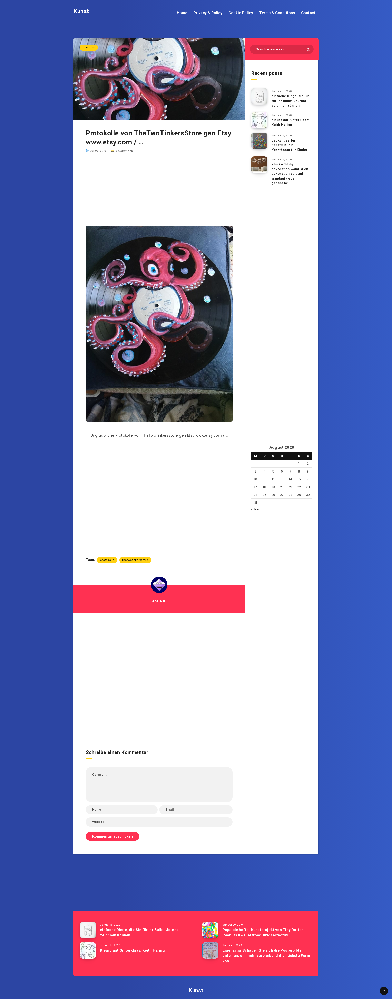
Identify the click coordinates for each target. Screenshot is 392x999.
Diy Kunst (89, 48)
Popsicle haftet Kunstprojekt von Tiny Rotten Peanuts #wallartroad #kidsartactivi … (263, 932)
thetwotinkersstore (135, 560)
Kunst (81, 11)
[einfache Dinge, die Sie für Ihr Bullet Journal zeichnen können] (259, 96)
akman (159, 600)
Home (182, 13)
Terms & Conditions (277, 13)
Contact (308, 13)
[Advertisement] (159, 189)
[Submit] (308, 49)
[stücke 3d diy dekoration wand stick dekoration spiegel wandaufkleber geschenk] (259, 164)
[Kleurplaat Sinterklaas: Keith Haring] (259, 120)
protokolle (107, 560)
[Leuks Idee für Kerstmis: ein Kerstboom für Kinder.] (259, 141)
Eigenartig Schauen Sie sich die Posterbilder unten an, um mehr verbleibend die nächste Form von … (266, 955)
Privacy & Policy (208, 13)
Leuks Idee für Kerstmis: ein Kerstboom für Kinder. (290, 145)
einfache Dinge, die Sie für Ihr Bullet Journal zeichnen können (291, 100)
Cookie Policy (240, 13)
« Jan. (255, 509)
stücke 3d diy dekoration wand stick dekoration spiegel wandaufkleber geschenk (290, 173)
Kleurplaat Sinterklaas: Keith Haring (290, 122)
